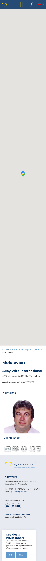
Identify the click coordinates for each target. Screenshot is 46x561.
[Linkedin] (7, 506)
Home (5, 349)
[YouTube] (18, 506)
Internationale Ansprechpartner (25, 349)
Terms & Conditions (13, 514)
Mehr (21, 555)
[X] (13, 506)
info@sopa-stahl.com (21, 491)
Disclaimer (26, 514)
